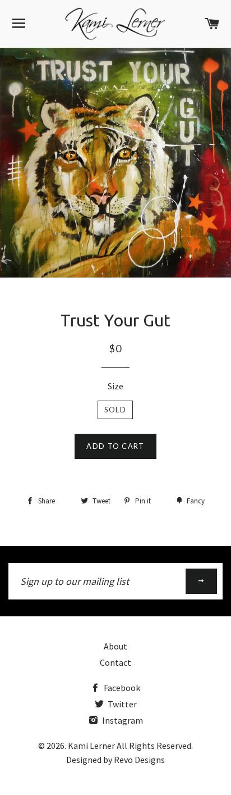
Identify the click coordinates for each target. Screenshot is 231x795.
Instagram (121, 720)
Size (115, 386)
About (115, 646)
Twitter (121, 704)
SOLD (115, 409)
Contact (115, 662)
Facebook (121, 687)
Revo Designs (139, 759)
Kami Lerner (91, 745)
